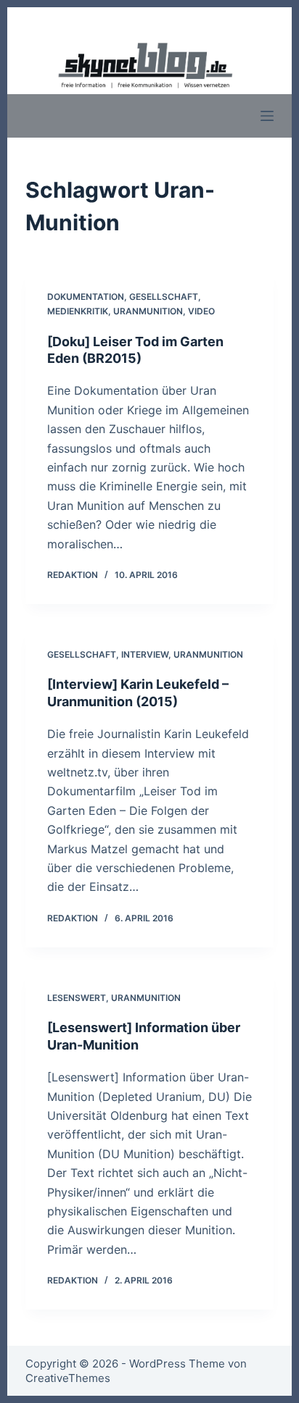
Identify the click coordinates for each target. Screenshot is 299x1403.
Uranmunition (148, 311)
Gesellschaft (163, 296)
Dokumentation (85, 296)
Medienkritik (77, 311)
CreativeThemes (67, 1378)
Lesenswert (76, 997)
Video (201, 311)
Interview (144, 654)
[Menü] (267, 115)
